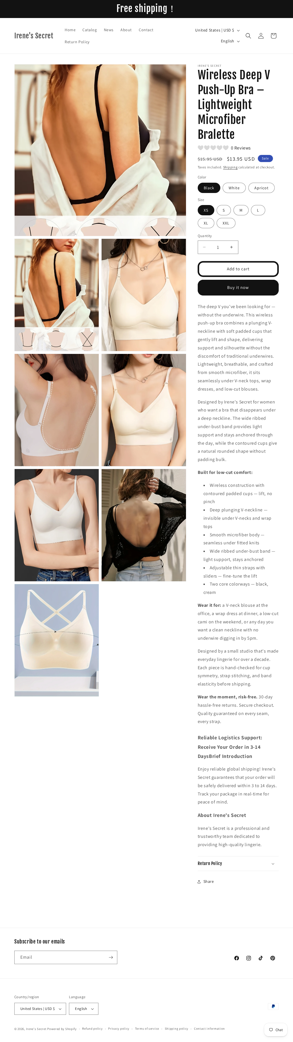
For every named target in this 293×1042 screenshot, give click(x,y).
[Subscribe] (110, 957)
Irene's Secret (36, 1029)
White (234, 187)
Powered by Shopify (62, 1029)
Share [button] (208, 881)
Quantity (205, 235)
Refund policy (92, 1029)
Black (209, 187)
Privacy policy (118, 1029)
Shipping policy (177, 1029)
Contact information (209, 1029)
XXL (226, 223)
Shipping (230, 167)
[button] (248, 35)
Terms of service (147, 1029)
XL (206, 223)
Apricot (261, 187)
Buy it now (238, 287)
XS (206, 210)
